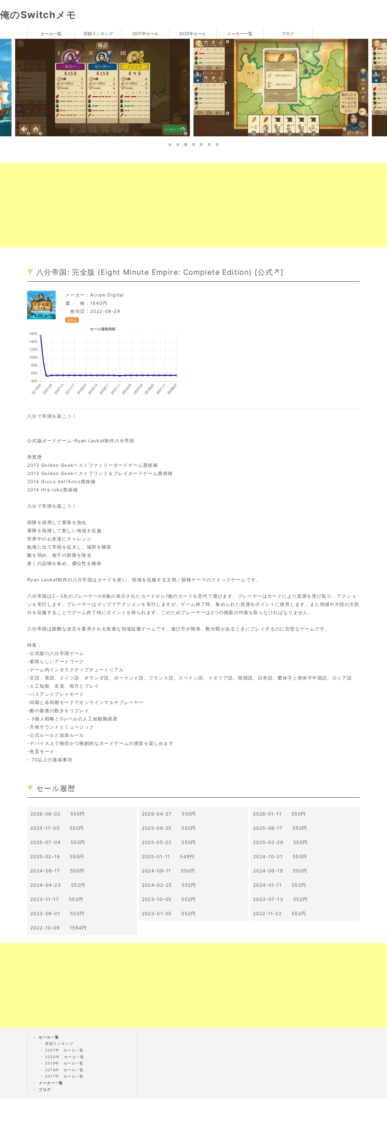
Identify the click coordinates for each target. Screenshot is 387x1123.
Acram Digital (107, 295)
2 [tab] (177, 144)
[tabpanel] (112, 87)
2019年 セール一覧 (64, 1063)
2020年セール (192, 33)
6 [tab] (209, 144)
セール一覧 (51, 33)
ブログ (287, 33)
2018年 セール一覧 (64, 1070)
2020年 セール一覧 (64, 1057)
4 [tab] (193, 144)
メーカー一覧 (239, 33)
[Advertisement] (181, 205)
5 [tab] (201, 144)
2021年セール (145, 33)
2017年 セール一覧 (64, 1076)
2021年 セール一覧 (64, 1050)
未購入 (72, 320)
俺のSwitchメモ (38, 15)
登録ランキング (98, 33)
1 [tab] (169, 144)
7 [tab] (217, 144)
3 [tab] (185, 144)
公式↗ (269, 272)
